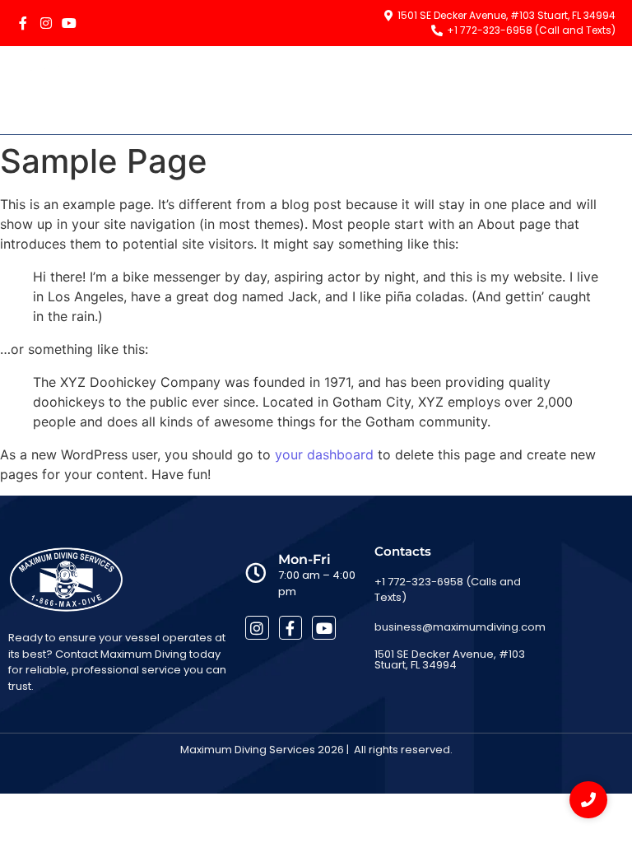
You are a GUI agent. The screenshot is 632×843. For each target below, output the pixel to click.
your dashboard (324, 454)
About (421, 90)
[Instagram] (46, 23)
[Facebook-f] (23, 23)
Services (496, 90)
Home (356, 90)
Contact (580, 90)
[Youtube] (69, 23)
